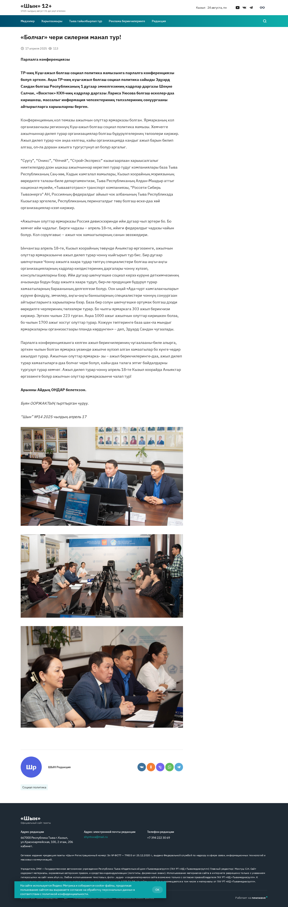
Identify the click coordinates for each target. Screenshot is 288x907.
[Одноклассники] (151, 767)
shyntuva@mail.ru (96, 837)
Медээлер (28, 21)
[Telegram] (179, 767)
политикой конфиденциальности (65, 894)
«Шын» (30, 818)
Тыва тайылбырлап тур (85, 21)
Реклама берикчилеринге (127, 21)
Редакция (159, 21)
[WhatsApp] (169, 767)
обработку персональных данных (110, 890)
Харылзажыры (51, 21)
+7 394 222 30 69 (158, 838)
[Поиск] (264, 21)
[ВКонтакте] (141, 767)
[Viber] (160, 767)
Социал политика (34, 787)
